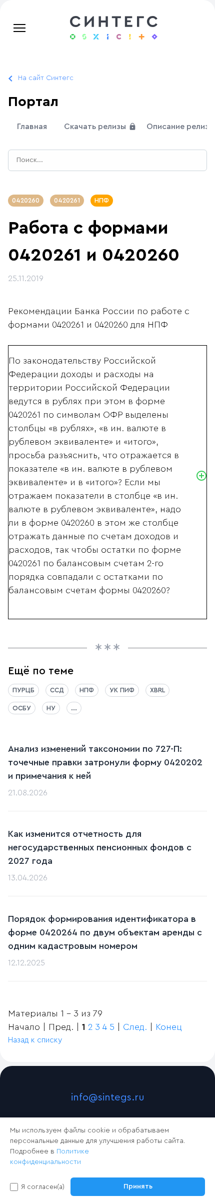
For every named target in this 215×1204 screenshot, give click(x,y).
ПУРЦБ (23, 690)
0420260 (26, 200)
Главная (32, 127)
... (74, 708)
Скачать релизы (96, 127)
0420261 (67, 200)
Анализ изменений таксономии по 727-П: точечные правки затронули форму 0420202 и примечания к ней (105, 762)
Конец (169, 1026)
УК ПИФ (122, 690)
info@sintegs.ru (107, 1097)
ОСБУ (21, 708)
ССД (57, 690)
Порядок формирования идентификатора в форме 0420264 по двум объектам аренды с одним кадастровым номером (105, 932)
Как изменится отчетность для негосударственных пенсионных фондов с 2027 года (100, 847)
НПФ (101, 200)
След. (135, 1026)
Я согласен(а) (42, 1186)
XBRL (157, 690)
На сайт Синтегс (46, 78)
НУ (51, 708)
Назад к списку (35, 1040)
